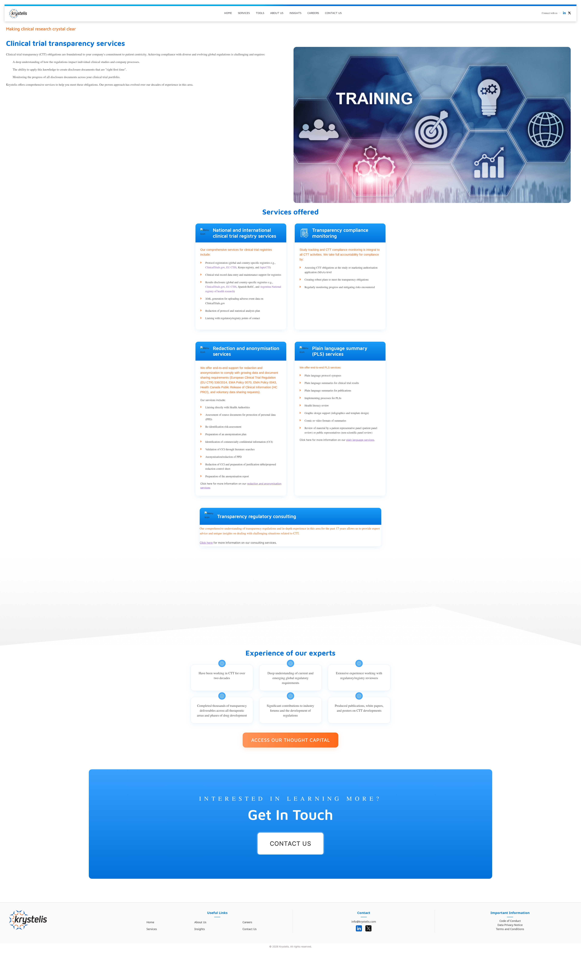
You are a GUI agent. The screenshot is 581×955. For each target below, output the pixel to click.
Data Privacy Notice (510, 925)
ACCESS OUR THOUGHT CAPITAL (290, 740)
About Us (200, 922)
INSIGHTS (295, 13)
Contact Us (250, 929)
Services (151, 929)
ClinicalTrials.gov (215, 267)
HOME (228, 13)
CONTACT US (333, 13)
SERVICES (244, 13)
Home (150, 922)
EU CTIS (231, 267)
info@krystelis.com (363, 921)
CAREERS (313, 13)
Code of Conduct (510, 920)
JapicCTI (265, 267)
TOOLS (260, 13)
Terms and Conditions (510, 929)
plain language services (360, 439)
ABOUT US (276, 13)
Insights (199, 929)
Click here (206, 542)
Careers (247, 922)
